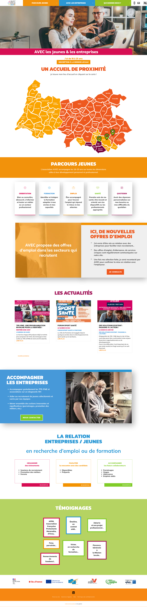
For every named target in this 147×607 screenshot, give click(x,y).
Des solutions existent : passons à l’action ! (111, 326)
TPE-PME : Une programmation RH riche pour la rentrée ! (30, 326)
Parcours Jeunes (40, 3)
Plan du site (56, 596)
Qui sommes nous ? (112, 3)
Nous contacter (31, 417)
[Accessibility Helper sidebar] (145, 3)
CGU (74, 596)
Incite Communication (70, 604)
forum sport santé (67, 325)
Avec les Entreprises (76, 3)
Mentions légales (66, 596)
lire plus (19, 341)
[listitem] (39, 109)
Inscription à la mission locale (74, 62)
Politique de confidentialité (86, 596)
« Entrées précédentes (34, 356)
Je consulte (115, 272)
